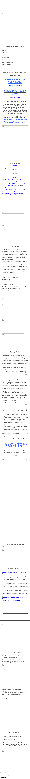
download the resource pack (20, 655)
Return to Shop (3, 777)
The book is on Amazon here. (8, 572)
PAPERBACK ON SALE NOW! (15, 81)
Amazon (9, 85)
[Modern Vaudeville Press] (12, 6)
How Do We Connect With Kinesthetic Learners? (14, 172)
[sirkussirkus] (15, 547)
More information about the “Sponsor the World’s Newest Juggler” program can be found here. (15, 744)
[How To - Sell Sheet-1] (15, 13)
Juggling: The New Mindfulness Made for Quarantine (15, 168)
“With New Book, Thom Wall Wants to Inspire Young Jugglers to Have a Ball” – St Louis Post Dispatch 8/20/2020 (15, 121)
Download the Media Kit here (15, 46)
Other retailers (17, 97)
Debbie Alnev (5, 581)
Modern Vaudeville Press (17, 85)
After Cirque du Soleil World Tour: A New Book (12, 180)
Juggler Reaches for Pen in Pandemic (12, 176)
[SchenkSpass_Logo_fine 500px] (13, 550)
